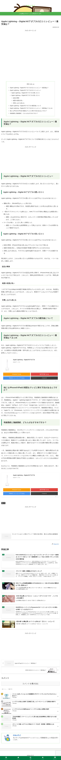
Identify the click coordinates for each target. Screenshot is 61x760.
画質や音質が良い (18, 100)
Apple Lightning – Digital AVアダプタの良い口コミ (25, 95)
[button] (56, 421)
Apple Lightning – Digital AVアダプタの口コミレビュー (25, 90)
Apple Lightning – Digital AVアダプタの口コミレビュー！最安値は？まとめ (31, 108)
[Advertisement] (30, 43)
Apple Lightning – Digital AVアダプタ (24, 359)
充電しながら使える (18, 103)
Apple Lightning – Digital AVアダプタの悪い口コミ (25, 92)
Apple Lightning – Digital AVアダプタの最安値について (25, 105)
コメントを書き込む (30, 684)
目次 (28, 84)
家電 (4, 503)
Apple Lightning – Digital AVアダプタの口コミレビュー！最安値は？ (29, 87)
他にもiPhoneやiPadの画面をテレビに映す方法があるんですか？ (28, 110)
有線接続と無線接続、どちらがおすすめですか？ (24, 113)
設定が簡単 (16, 98)
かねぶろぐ (17, 735)
